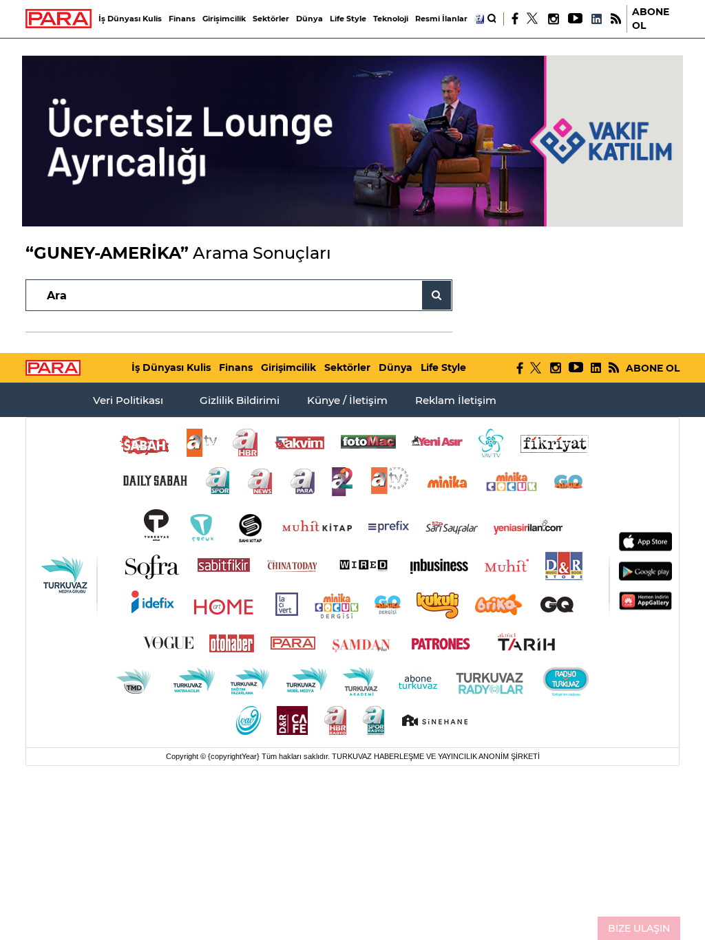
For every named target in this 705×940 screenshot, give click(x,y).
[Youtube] (574, 19)
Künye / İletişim (347, 400)
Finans (182, 18)
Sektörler (271, 18)
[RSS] (616, 19)
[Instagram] (553, 19)
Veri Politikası (128, 400)
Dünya (309, 18)
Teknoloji (390, 18)
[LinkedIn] (596, 18)
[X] (533, 18)
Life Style (348, 18)
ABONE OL (650, 19)
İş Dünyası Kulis (130, 18)
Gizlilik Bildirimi (240, 400)
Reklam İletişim (455, 400)
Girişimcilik (224, 18)
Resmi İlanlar (441, 18)
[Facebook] (515, 18)
